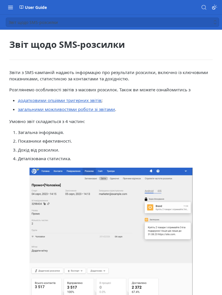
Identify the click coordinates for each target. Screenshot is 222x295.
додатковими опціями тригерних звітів (59, 100)
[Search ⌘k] (203, 7)
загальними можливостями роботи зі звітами (66, 109)
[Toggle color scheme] (214, 7)
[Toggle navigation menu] (10, 7)
